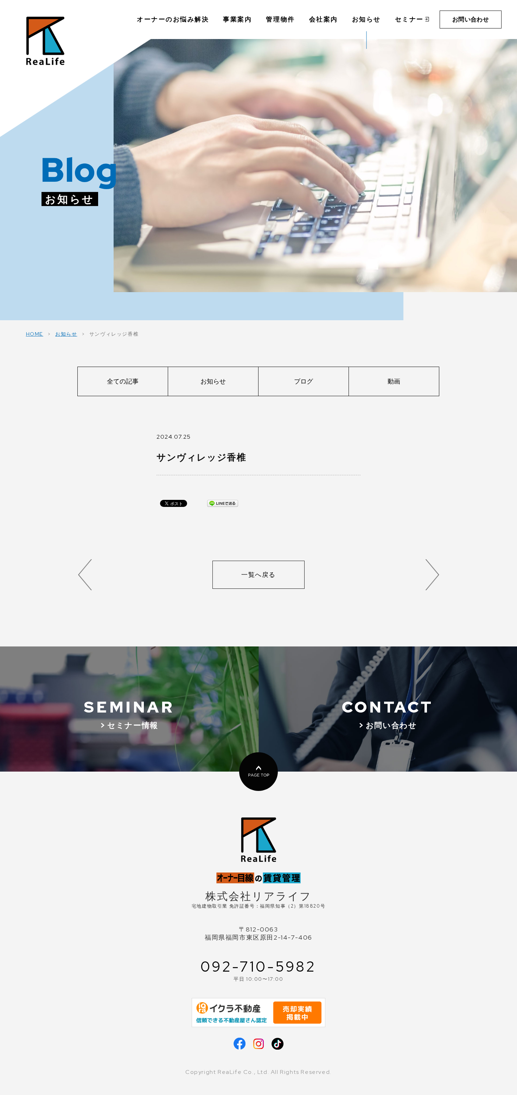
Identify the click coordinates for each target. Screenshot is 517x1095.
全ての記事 (123, 381)
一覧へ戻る (258, 575)
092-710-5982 (258, 967)
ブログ (303, 381)
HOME (34, 333)
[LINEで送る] (222, 503)
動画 (394, 381)
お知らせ (66, 333)
